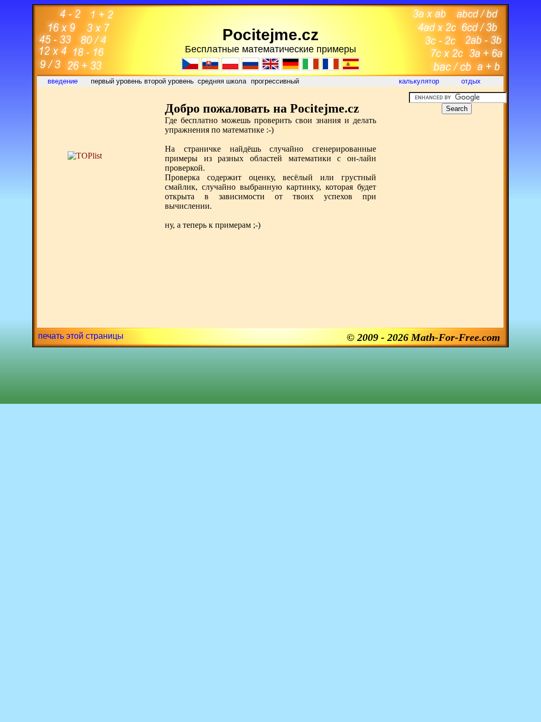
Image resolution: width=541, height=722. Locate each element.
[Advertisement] (84, 116)
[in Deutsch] (291, 67)
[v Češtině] (190, 67)
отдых (472, 81)
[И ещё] (250, 67)
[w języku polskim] (230, 67)
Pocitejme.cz (270, 34)
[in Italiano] (311, 67)
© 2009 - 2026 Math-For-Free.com (423, 337)
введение (64, 81)
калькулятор (419, 81)
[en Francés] (331, 67)
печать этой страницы (81, 335)
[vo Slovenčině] (210, 67)
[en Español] (351, 67)
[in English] (270, 67)
